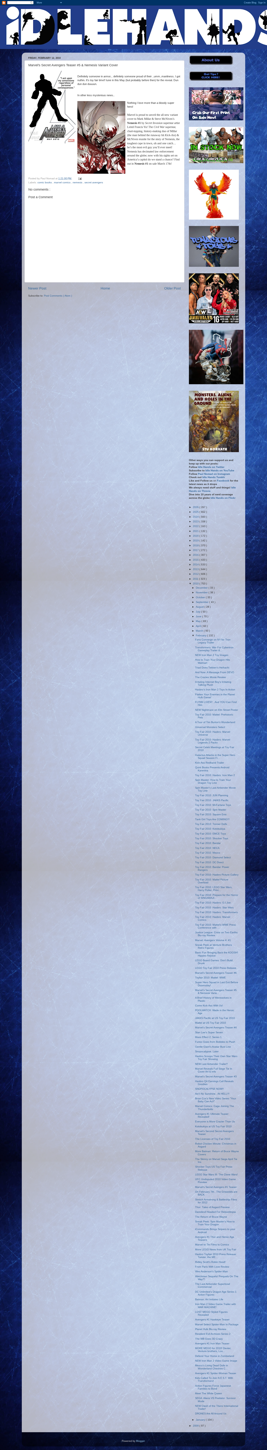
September (202, 602)
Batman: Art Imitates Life (209, 1299)
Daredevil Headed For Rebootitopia (215, 1212)
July (198, 611)
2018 (196, 545)
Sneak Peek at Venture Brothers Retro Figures (213, 946)
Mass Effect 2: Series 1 (208, 1037)
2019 (196, 540)
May (198, 621)
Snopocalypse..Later (207, 1051)
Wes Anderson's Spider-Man (211, 1271)
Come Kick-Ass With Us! (209, 1005)
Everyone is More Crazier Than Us (215, 1121)
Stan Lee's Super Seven (209, 1032)
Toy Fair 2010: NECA (207, 848)
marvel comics (62, 182)
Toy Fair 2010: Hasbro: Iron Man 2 (215, 775)
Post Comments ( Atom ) (58, 295)
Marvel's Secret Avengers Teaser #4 (216, 1027)
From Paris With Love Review (212, 1266)
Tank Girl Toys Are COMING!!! (212, 819)
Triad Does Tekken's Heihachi (212, 667)
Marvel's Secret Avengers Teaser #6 (216, 973)
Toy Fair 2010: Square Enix (210, 814)
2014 (196, 564)
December (202, 587)
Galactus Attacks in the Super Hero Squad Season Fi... (215, 756)
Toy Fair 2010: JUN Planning (211, 795)
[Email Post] (79, 178)
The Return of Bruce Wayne (211, 1217)
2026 (196, 507)
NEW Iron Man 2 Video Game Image (216, 1360)
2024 (196, 516)
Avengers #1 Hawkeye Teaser (212, 1319)
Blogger (140, 1441)
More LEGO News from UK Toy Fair (215, 1249)
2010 (196, 583)
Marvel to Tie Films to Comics (212, 1244)
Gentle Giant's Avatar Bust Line (213, 1046)
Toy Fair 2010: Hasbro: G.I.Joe (213, 902)
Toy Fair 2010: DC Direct (209, 862)
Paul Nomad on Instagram (214, 474)
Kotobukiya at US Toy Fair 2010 (213, 1126)
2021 (196, 531)
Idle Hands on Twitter (211, 467)
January (201, 1419)
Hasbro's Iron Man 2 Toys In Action (215, 689)
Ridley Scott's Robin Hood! (210, 1262)
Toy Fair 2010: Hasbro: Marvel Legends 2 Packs (212, 741)
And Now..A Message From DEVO (214, 672)
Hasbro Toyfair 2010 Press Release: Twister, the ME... (216, 1256)
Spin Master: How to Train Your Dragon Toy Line (213, 781)
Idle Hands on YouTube (219, 470)
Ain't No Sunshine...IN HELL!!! (212, 1093)
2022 (196, 526)
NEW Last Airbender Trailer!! (211, 1064)
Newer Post (37, 288)
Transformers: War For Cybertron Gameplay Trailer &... (214, 649)
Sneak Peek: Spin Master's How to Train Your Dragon (215, 1223)
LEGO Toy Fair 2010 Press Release (215, 968)
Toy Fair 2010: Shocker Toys (211, 838)
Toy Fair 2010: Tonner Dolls (211, 824)
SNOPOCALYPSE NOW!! (209, 1089)
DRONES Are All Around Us (210, 1413)
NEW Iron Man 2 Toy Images (211, 655)
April (199, 626)
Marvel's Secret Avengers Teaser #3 (216, 1076)
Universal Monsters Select (210, 727)
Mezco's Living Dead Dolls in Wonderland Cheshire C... (211, 1367)
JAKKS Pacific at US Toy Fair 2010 (215, 1018)
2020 (196, 536)
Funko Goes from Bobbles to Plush (215, 1042)
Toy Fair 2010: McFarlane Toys (213, 805)
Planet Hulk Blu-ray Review (210, 1329)
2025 (196, 512)
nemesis (78, 182)
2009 (196, 1425)
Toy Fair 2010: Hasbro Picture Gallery (216, 874)
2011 (196, 579)
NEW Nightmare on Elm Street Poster (216, 710)
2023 (196, 521)
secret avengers (93, 182)
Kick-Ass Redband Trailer (209, 762)
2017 (196, 550)
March (200, 630)
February (201, 635)
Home (105, 288)
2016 (196, 555)
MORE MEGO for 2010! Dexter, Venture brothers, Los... (213, 1350)
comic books (44, 182)
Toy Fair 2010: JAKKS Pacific (211, 800)
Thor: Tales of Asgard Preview (212, 1207)
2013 (196, 569)
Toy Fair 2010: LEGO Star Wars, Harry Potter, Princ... (213, 889)
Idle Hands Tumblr (213, 477)
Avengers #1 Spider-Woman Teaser (215, 1373)
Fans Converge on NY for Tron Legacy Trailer (212, 641)
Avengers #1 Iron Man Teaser (212, 1343)
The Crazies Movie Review (210, 677)
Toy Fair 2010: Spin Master (210, 809)
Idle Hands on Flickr (223, 498)
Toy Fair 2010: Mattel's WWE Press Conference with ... (215, 926)
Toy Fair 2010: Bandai (208, 843)
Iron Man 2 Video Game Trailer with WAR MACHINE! (215, 1305)
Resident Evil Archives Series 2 (212, 1334)
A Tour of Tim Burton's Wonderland (215, 722)
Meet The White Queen (208, 1393)
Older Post (172, 288)
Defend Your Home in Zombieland (214, 1356)
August (200, 606)
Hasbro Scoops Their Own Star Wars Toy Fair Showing (216, 1058)
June (199, 616)
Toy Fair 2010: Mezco (207, 852)
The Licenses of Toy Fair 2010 (212, 1139)
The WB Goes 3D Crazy (209, 1338)
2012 (196, 574)
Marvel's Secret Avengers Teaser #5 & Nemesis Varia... (216, 991)
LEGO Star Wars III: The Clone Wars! (216, 1174)
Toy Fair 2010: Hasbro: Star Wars (214, 907)
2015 (196, 559)
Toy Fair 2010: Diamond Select (213, 857)
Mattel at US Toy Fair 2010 (210, 1022)
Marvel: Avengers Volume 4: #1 (213, 940)
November (202, 592)
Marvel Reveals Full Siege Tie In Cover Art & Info (213, 1070)
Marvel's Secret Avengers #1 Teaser (216, 1187)
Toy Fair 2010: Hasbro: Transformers (216, 912)
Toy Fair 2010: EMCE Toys (210, 833)
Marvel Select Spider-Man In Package (216, 1324)
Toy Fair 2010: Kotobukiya (210, 828)
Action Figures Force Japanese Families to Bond (213, 1387)
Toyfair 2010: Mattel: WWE (210, 977)
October (201, 597)
